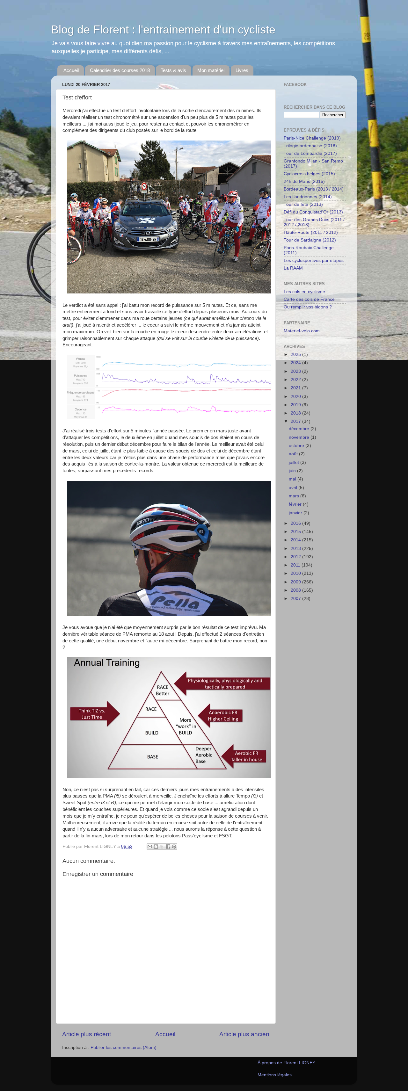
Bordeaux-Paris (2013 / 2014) (314, 189)
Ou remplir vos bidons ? (308, 307)
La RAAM (293, 268)
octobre (297, 445)
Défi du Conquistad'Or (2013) (313, 212)
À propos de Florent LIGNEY (286, 1062)
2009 (296, 582)
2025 (296, 354)
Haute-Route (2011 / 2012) (311, 232)
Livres (242, 70)
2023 (296, 371)
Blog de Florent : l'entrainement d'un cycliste (163, 29)
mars (294, 496)
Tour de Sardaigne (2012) (310, 240)
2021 (296, 388)
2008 (296, 590)
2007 (296, 598)
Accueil (71, 70)
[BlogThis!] (156, 846)
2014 (296, 540)
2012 (296, 556)
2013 (296, 548)
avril (293, 487)
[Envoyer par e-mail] (150, 846)
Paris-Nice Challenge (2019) (312, 138)
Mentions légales (275, 1075)
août (294, 454)
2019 (296, 404)
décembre (299, 428)
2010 (296, 573)
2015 (296, 531)
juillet (294, 462)
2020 (296, 396)
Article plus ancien (244, 1034)
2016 (296, 523)
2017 (296, 421)
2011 (296, 565)
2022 (296, 379)
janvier (296, 512)
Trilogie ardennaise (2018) (310, 145)
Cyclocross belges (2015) (309, 173)
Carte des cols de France (309, 299)
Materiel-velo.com (302, 331)
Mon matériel (210, 70)
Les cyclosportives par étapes (314, 260)
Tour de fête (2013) (303, 204)
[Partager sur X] (162, 846)
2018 (296, 413)
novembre (299, 437)
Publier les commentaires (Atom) (124, 1047)
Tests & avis (173, 70)
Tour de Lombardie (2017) (310, 153)
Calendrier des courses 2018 (120, 70)
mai (293, 479)
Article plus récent (86, 1034)
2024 (296, 362)
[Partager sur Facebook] (168, 846)
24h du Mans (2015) (304, 181)
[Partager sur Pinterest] (174, 846)
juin (293, 470)
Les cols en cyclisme (304, 291)
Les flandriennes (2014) (308, 196)
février (296, 504)
